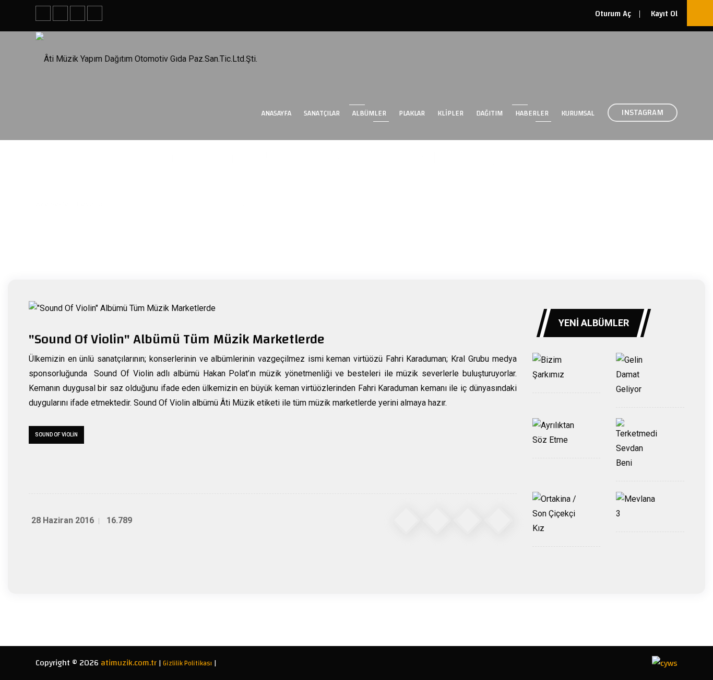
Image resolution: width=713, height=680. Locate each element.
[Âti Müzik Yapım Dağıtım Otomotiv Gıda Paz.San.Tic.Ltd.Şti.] (146, 58)
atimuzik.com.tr (129, 663)
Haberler (532, 113)
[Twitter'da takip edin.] (77, 13)
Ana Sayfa (52, 204)
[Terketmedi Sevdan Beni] (638, 444)
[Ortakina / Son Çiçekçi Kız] (554, 514)
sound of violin (56, 434)
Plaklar (412, 113)
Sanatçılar (322, 113)
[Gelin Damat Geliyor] (638, 375)
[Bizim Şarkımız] (554, 367)
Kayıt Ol (664, 14)
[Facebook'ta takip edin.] (43, 13)
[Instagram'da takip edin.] (60, 13)
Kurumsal (578, 113)
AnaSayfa (276, 113)
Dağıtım (489, 113)
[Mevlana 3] (638, 506)
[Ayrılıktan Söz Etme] (554, 432)
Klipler (450, 113)
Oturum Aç (613, 14)
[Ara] (699, 13)
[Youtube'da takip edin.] (94, 13)
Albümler (369, 113)
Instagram (642, 112)
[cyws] (665, 663)
